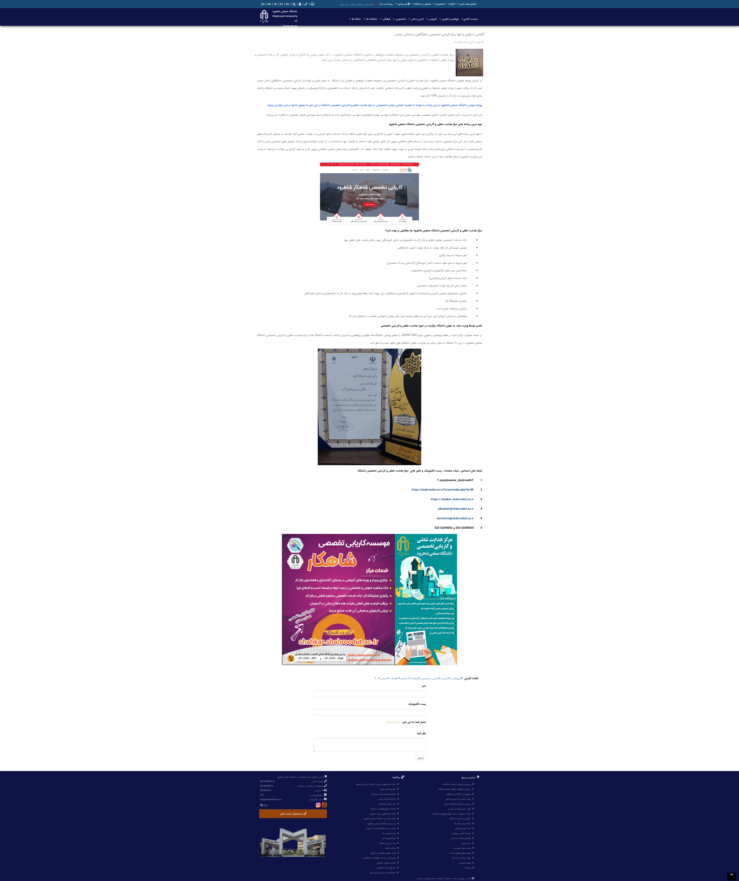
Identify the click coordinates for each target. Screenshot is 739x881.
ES (281, 4)
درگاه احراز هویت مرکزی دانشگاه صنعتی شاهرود (376, 784)
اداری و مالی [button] (417, 19)
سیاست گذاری (470, 19)
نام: (424, 686)
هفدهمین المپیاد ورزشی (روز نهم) (356, 4)
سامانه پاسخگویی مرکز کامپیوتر (383, 814)
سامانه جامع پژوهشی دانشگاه (383, 809)
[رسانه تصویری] (312, 4)
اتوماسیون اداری (389, 838)
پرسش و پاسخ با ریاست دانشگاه (457, 784)
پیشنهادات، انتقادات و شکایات (458, 794)
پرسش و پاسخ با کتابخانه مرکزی (457, 804)
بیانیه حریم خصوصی (462, 848)
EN (262, 4)
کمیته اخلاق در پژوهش (461, 833)
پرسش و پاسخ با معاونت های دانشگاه (455, 789)
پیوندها (468, 867)
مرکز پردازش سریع (388, 789)
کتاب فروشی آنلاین (463, 828)
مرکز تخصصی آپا (389, 833)
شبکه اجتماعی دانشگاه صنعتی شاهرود (380, 818)
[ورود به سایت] (299, 4)
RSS (265, 805)
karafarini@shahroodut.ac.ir (455, 519)
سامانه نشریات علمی (387, 799)
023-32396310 (266, 786)
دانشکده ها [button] (371, 19)
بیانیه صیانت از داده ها (461, 858)
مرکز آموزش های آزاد (387, 804)
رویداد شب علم (386, 4)
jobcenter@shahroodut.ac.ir (456, 509)
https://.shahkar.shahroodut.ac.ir (452, 500)
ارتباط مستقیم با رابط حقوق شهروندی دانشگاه (451, 814)
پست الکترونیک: (417, 704)
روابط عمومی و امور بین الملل (458, 799)
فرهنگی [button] (386, 19)
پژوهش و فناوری (450, 19)
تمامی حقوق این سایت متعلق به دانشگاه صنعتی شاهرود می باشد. (443, 878)
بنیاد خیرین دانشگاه (388, 843)
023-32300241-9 (267, 781)
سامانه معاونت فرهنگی (386, 863)
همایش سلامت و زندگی (461, 838)
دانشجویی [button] (400, 19)
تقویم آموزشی (465, 863)
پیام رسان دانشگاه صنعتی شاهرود (381, 823)
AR (269, 4)
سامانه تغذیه (390, 848)
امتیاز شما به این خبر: (414, 722)
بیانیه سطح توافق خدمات (460, 853)
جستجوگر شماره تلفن (291, 814)
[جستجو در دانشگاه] (294, 4)
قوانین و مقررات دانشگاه (460, 818)
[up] (731, 876)
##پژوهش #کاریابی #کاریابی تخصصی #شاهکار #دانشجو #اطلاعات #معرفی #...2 (419, 678)
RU (287, 4)
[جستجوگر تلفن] (305, 4)
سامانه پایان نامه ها (462, 823)
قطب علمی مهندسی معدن (459, 809)
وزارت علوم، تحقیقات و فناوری (383, 853)
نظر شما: (421, 734)
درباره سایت (466, 843)
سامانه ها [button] (356, 19)
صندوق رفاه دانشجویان (386, 867)
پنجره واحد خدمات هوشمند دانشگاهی (379, 858)
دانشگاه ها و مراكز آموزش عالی (383, 872)
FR (275, 4)
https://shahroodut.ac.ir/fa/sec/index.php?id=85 (443, 490)
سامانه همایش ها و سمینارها (383, 794)
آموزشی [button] (432, 19)
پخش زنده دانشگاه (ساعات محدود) (381, 828)
